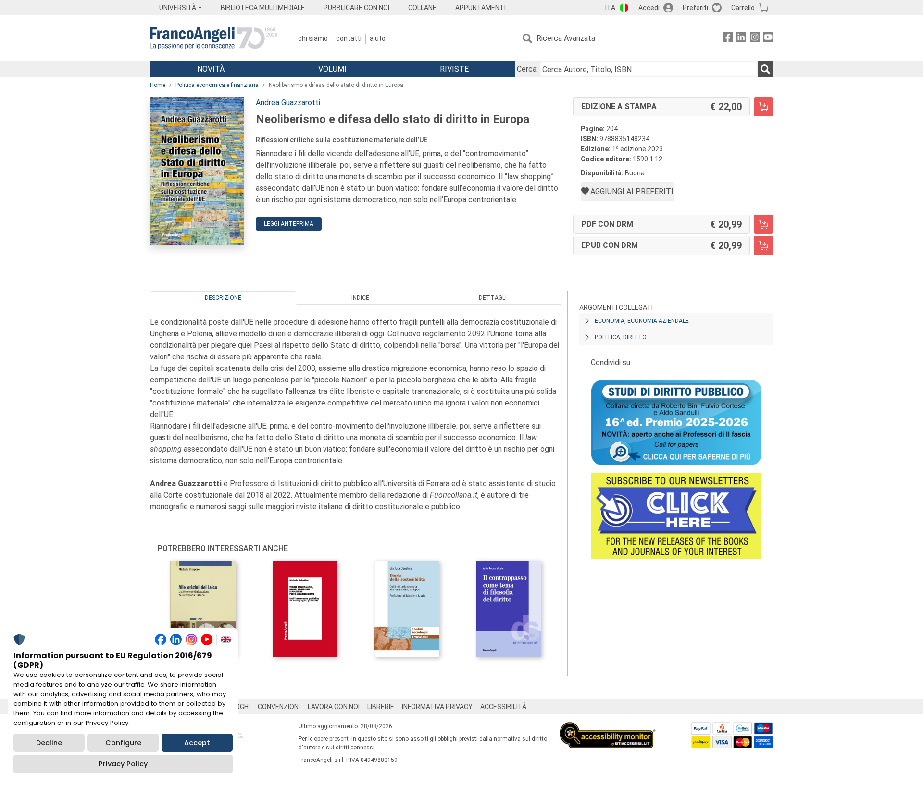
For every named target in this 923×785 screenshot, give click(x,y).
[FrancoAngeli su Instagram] (755, 38)
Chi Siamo (313, 38)
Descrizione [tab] (223, 297)
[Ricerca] (765, 69)
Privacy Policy (123, 764)
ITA (610, 8)
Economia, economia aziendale (642, 321)
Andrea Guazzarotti (288, 102)
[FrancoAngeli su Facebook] (728, 38)
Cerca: (527, 69)
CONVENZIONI (279, 707)
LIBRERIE (380, 707)
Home (157, 85)
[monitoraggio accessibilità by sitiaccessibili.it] (608, 727)
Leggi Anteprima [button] (288, 224)
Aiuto (378, 38)
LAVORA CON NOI (334, 707)
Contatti (349, 38)
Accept (197, 743)
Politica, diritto (621, 337)
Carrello (743, 8)
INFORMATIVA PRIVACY (437, 707)
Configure (123, 743)
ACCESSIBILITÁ (503, 707)
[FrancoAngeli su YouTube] (768, 38)
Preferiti (695, 8)
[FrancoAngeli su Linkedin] (741, 38)
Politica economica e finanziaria (217, 85)
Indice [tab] (360, 297)
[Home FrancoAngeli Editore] (213, 38)
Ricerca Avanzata (565, 38)
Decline (49, 743)
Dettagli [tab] (493, 297)
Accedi (649, 8)
